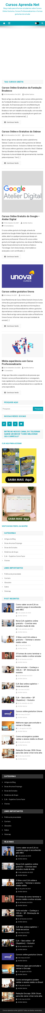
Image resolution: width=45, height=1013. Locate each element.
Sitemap (7, 591)
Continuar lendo (13, 122)
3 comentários (9, 226)
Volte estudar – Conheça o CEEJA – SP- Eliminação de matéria (27, 670)
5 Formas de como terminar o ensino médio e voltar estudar (28, 655)
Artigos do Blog (10, 539)
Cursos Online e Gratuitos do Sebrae (21, 131)
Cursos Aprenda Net (22, 4)
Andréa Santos (29, 94)
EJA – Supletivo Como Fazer (14, 556)
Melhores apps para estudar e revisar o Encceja (28, 724)
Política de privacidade (12, 574)
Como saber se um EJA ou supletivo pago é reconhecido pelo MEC (28, 607)
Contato (7, 578)
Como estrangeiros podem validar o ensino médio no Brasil (29, 737)
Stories (7, 560)
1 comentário (8, 370)
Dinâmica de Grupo (11, 552)
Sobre (6, 587)
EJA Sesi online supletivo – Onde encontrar (27, 685)
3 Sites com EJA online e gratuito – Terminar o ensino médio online (28, 639)
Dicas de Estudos (10, 548)
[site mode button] (37, 23)
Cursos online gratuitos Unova (18, 291)
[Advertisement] (22, 53)
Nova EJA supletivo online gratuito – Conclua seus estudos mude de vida (27, 623)
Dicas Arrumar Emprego (13, 543)
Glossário (7, 582)
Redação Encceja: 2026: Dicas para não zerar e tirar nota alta (29, 751)
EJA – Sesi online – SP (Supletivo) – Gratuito (25, 699)
